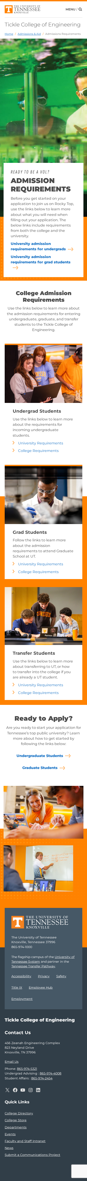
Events (10, 1134)
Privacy (44, 976)
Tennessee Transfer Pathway (33, 966)
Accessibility (21, 976)
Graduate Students (40, 767)
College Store (16, 1120)
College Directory (19, 1113)
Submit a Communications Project (32, 1155)
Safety (61, 976)
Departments (16, 1127)
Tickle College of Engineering (43, 24)
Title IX (16, 988)
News (9, 1148)
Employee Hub (41, 988)
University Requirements (40, 443)
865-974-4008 (50, 1073)
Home (9, 33)
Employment (22, 999)
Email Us (12, 1062)
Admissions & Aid (29, 33)
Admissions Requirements (63, 33)
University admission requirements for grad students (40, 259)
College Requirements (38, 450)
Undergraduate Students (40, 755)
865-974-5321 (27, 1069)
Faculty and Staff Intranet (25, 1141)
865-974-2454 (41, 1078)
